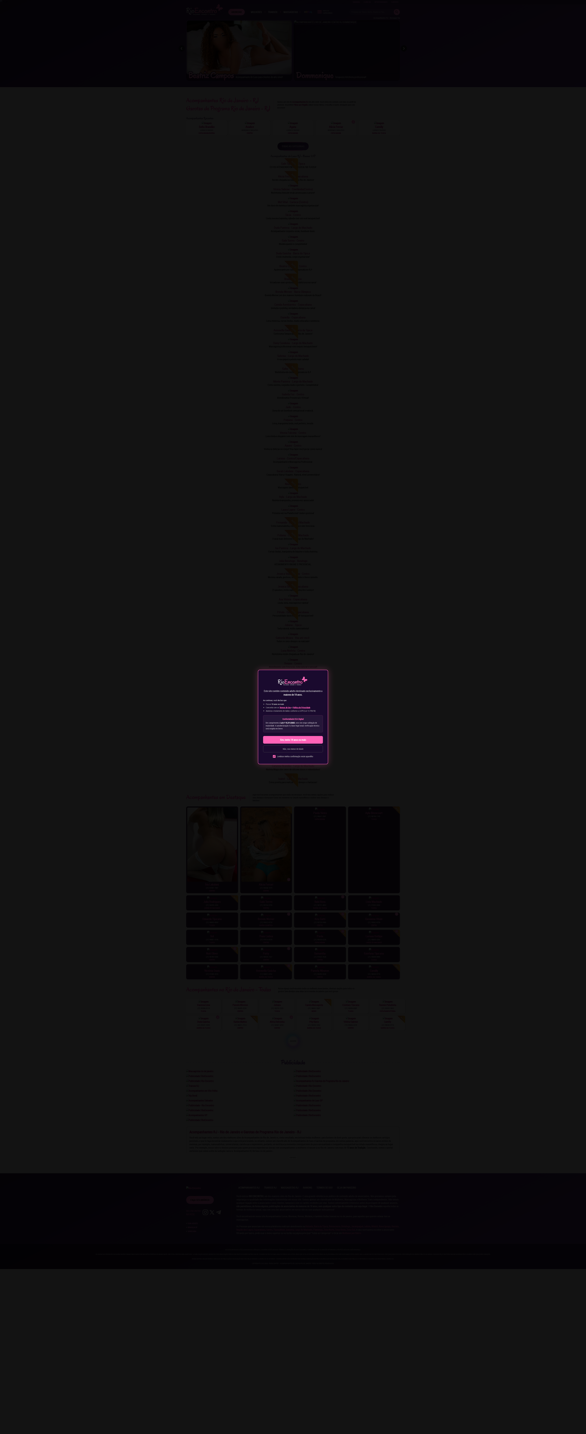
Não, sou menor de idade (293, 748)
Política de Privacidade (301, 707)
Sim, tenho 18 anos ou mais (293, 739)
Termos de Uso (285, 707)
